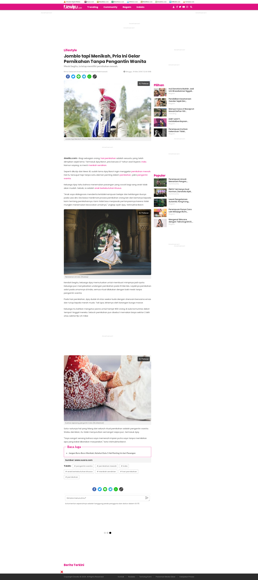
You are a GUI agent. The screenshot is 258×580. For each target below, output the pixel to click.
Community (110, 7)
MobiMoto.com (147, 2)
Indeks (140, 7)
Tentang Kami (145, 576)
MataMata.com (104, 2)
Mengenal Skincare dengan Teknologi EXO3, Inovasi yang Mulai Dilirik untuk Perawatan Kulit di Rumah (180, 220)
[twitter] (73, 77)
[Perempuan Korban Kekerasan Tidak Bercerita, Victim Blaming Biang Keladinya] (160, 132)
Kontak (121, 576)
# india (124, 466)
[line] (78, 77)
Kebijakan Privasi (187, 576)
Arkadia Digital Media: (73, 2)
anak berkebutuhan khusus (108, 188)
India (143, 161)
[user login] (173, 7)
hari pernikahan (108, 158)
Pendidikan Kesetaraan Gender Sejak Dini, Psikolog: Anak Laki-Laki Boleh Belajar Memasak (180, 100)
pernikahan (125, 174)
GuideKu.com (162, 2)
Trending (92, 7)
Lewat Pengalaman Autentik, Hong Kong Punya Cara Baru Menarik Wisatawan (181, 200)
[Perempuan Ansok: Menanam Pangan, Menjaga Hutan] (160, 182)
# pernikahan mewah (107, 466)
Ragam (127, 7)
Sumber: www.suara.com (78, 460)
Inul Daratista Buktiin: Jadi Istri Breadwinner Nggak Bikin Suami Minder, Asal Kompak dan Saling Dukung (181, 90)
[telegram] (84, 77)
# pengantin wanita (83, 466)
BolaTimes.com (119, 2)
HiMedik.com (176, 2)
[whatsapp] (89, 77)
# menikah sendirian (106, 471)
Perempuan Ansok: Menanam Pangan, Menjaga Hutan (178, 180)
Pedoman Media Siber (165, 576)
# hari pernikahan (128, 471)
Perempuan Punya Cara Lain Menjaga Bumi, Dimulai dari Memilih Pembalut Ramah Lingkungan (180, 210)
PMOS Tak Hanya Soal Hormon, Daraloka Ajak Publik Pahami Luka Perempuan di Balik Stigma (180, 190)
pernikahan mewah (140, 171)
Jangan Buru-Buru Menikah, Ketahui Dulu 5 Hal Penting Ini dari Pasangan (102, 453)
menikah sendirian (97, 165)
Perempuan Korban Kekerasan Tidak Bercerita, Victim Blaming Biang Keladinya (181, 130)
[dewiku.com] (73, 7)
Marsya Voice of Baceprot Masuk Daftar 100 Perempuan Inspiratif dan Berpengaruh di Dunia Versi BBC (181, 110)
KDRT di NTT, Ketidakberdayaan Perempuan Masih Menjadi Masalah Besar (181, 120)
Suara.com (90, 2)
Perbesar (144, 84)
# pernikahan (71, 477)
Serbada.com (189, 2)
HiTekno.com (133, 2)
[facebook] (68, 77)
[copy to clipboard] (94, 77)
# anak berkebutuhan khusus (79, 471)
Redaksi (131, 576)
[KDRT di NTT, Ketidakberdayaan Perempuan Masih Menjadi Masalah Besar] (160, 122)
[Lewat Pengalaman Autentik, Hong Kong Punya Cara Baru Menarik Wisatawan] (160, 203)
